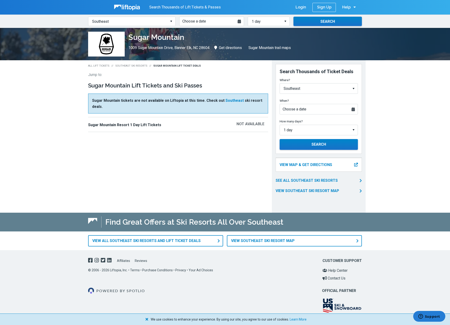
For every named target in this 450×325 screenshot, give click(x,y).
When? (284, 100)
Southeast (234, 100)
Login (301, 7)
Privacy (180, 270)
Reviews (141, 261)
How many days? (291, 121)
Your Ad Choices (201, 270)
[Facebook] (91, 261)
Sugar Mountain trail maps (269, 47)
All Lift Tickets (98, 65)
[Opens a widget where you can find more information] (429, 317)
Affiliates (123, 261)
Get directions (230, 47)
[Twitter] (103, 261)
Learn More (298, 319)
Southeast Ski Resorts (131, 65)
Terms (135, 270)
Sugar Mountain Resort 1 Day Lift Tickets (124, 125)
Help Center (337, 270)
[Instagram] (97, 261)
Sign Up (324, 7)
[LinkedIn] (109, 261)
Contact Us (336, 278)
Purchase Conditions (157, 270)
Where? (285, 80)
